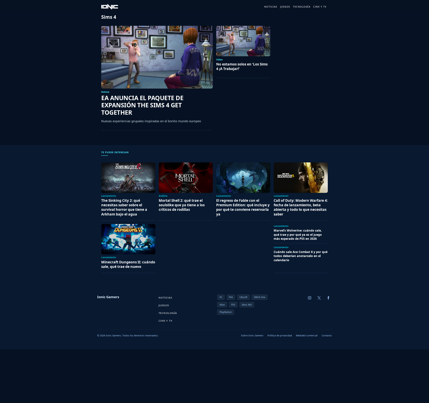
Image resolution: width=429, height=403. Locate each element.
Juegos (285, 6)
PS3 (233, 304)
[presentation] (157, 57)
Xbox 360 (247, 304)
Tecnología (301, 6)
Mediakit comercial (307, 335)
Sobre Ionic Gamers (252, 335)
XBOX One (259, 297)
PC (221, 297)
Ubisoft (243, 297)
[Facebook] (328, 298)
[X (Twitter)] (319, 298)
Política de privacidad (279, 335)
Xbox (222, 304)
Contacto (327, 335)
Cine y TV (319, 6)
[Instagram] (309, 298)
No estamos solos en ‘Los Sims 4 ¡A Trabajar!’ (242, 66)
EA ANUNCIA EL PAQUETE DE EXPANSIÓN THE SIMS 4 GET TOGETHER (142, 105)
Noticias (270, 6)
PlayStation (226, 312)
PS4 (231, 297)
